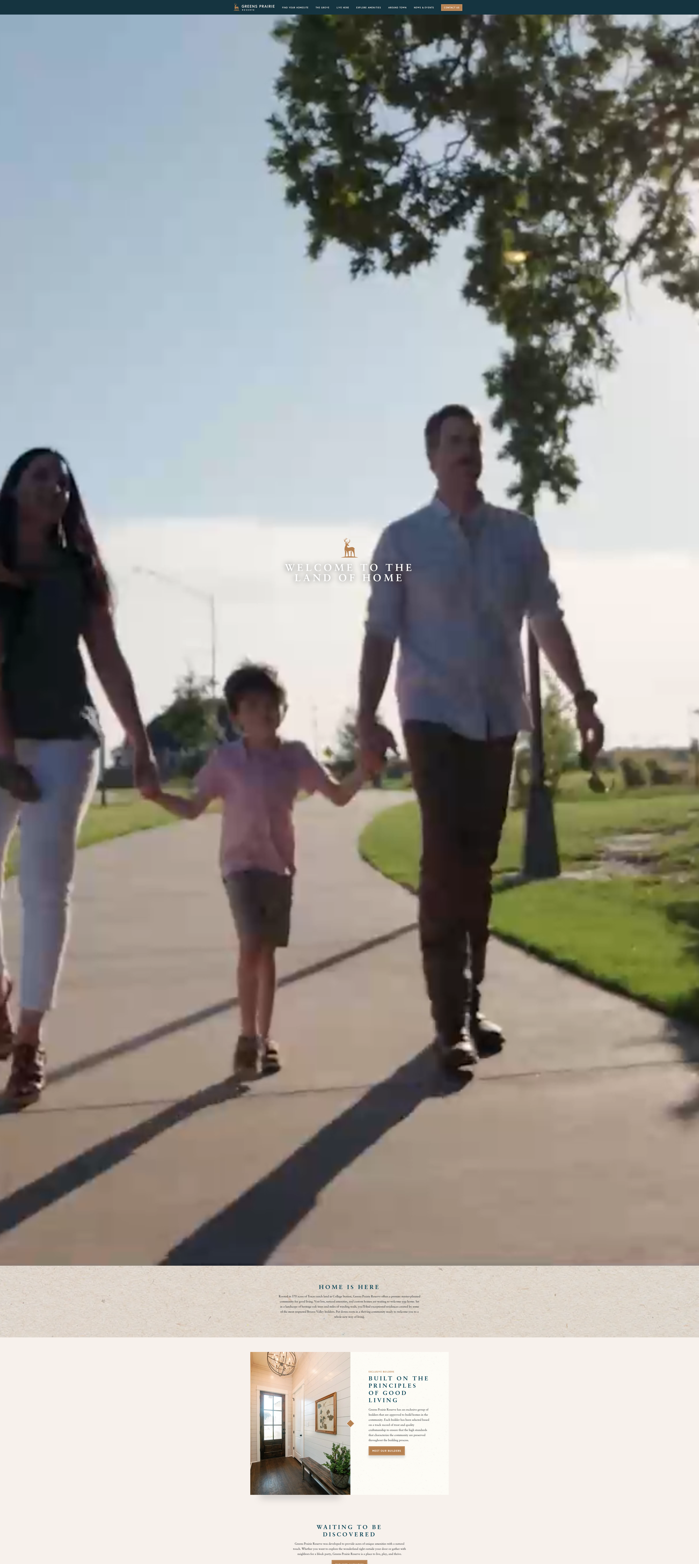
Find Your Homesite (295, 8)
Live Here (343, 8)
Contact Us (451, 8)
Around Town (397, 8)
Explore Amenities (368, 8)
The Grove (322, 8)
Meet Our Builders (386, 1451)
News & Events (424, 8)
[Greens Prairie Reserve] (254, 7)
